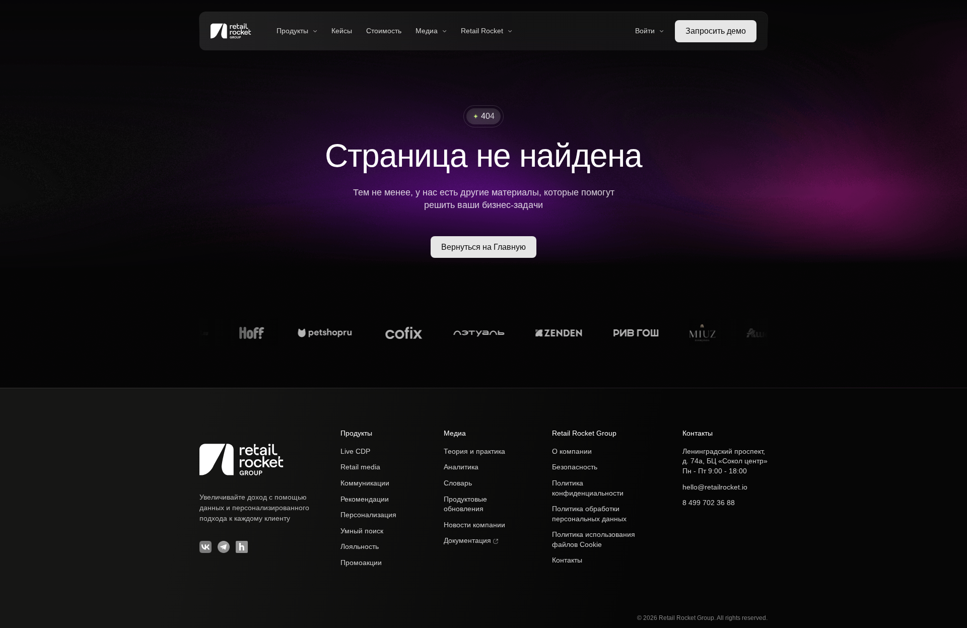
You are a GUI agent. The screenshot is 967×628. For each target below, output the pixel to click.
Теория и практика (474, 451)
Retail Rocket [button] (482, 31)
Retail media (360, 467)
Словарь (458, 483)
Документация (468, 540)
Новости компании (474, 525)
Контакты (567, 560)
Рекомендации (364, 499)
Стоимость (383, 31)
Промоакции (361, 563)
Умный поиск (361, 531)
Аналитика (461, 467)
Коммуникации (364, 483)
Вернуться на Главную (483, 247)
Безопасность (574, 467)
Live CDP (355, 451)
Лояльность (359, 546)
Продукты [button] (292, 31)
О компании (572, 451)
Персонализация (368, 515)
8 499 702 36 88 (708, 503)
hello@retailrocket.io (714, 487)
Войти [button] (645, 31)
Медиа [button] (427, 31)
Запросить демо (715, 31)
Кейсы (341, 31)
